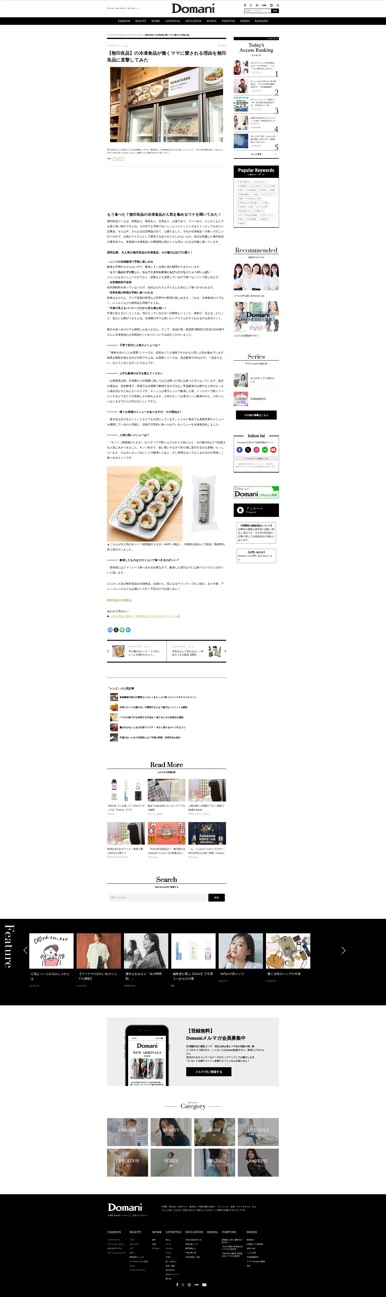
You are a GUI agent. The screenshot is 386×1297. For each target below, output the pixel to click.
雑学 (154, 1240)
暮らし (168, 1240)
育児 (241, 190)
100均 (263, 190)
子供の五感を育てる (193, 1240)
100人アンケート (173, 1274)
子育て (168, 1257)
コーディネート (114, 1240)
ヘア (131, 1248)
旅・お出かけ (171, 1261)
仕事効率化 (252, 190)
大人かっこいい (268, 215)
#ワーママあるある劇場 (248, 215)
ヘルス (168, 1253)
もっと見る (256, 154)
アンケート (254, 508)
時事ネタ (264, 219)
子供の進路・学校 (192, 1257)
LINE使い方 (258, 211)
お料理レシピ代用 (246, 207)
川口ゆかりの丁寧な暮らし (249, 203)
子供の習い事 (190, 1253)
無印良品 (119, 159)
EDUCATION (193, 21)
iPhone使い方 (244, 211)
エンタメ (169, 1248)
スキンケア (134, 1244)
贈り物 (168, 1279)
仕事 (154, 1244)
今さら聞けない (245, 182)
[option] (51, 960)
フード (131, 35)
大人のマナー (261, 182)
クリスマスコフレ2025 (139, 1261)
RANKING (261, 21)
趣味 (273, 190)
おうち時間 (270, 186)
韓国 (266, 203)
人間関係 (242, 186)
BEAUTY (140, 21)
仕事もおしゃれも (254, 198)
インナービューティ (138, 1270)
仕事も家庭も (244, 194)
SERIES (245, 21)
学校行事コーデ (191, 1244)
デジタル (155, 1248)
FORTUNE (228, 21)
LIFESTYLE (172, 21)
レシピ (139, 35)
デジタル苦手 (263, 207)
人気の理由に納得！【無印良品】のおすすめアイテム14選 (145, 616)
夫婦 (256, 194)
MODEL (212, 21)
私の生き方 (170, 1270)
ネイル (132, 1266)
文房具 (241, 223)
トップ (109, 35)
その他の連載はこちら (256, 415)
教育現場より (190, 1248)
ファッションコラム (116, 1244)
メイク (132, 1240)
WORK (155, 21)
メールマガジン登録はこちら (256, 458)
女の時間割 (252, 219)
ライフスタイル (120, 35)
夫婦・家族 (170, 1266)
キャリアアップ (269, 194)
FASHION (124, 21)
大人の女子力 (256, 186)
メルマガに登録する (208, 1071)
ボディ (132, 1253)
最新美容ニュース (137, 1257)
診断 (241, 198)
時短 (241, 219)
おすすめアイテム (115, 1248)
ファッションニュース (117, 1253)
